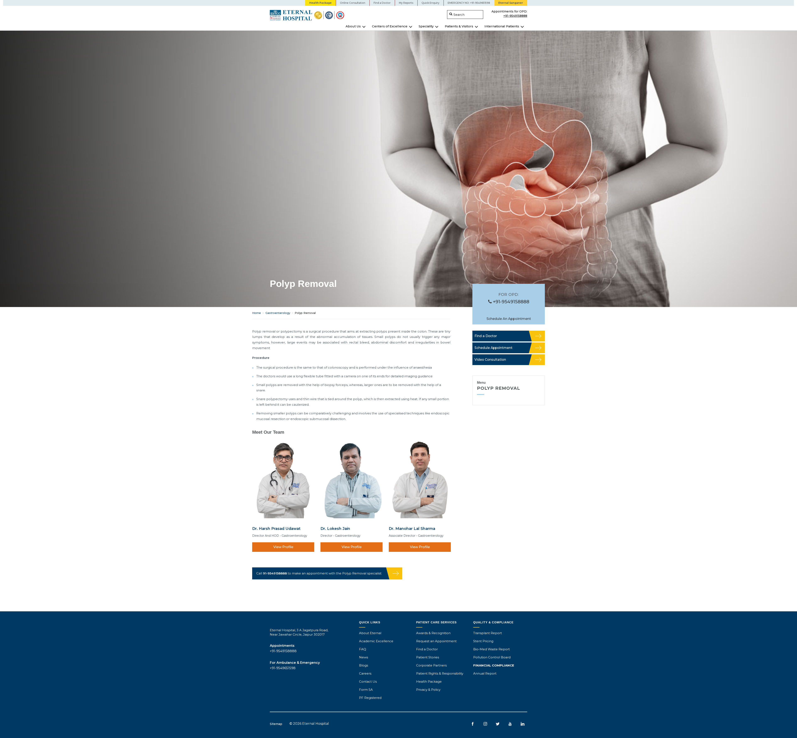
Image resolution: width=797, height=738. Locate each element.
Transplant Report (487, 633)
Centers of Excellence (389, 26)
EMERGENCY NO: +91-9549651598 (469, 2)
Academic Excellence (376, 641)
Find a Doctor (382, 2)
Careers (365, 673)
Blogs (363, 665)
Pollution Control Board (492, 657)
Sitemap (276, 724)
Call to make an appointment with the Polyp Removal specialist (318, 573)
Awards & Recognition (433, 633)
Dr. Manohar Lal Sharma (412, 528)
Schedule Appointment (493, 348)
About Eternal (370, 633)
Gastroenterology (277, 312)
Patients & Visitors (459, 26)
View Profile (283, 547)
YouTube (510, 724)
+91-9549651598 (283, 668)
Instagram (485, 724)
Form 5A (366, 690)
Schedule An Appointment (509, 319)
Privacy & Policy (428, 690)
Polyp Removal (498, 388)
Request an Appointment (436, 641)
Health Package (320, 2)
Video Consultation (490, 360)
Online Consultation (352, 2)
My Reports (406, 2)
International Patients (501, 26)
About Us (353, 26)
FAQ (362, 649)
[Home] (332, 15)
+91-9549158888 (515, 15)
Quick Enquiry (430, 2)
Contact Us (368, 681)
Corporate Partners (431, 665)
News (363, 657)
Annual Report (484, 673)
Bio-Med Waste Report (491, 649)
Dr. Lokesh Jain (335, 528)
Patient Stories (427, 657)
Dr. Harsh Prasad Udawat (276, 528)
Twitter (497, 724)
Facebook (472, 724)
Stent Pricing (483, 641)
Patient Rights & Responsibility (439, 673)
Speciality (426, 26)
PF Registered (370, 698)
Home (256, 312)
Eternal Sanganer (510, 2)
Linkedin (522, 724)
